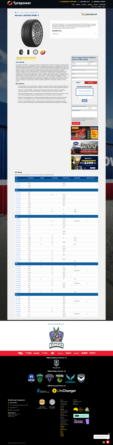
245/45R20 (18, 266)
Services (84, 4)
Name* (73, 66)
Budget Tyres (75, 403)
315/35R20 (18, 289)
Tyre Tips (62, 407)
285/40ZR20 (18, 285)
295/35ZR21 (18, 309)
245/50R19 (18, 238)
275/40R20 (18, 279)
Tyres (73, 4)
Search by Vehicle (64, 401)
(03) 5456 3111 (85, 1)
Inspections (62, 418)
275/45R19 (18, 257)
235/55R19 (18, 225)
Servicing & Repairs (64, 420)
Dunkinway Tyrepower (68, 1)
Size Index (75, 400)
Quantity (91, 62)
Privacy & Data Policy (14, 443)
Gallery (99, 6)
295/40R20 (18, 287)
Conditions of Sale (22, 443)
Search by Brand (63, 404)
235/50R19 (18, 218)
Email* (73, 74)
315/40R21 (18, 313)
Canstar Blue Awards (77, 401)
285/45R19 (18, 261)
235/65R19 (18, 235)
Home (17, 12)
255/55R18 (18, 209)
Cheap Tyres (75, 404)
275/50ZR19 (18, 259)
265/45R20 (18, 277)
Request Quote (76, 123)
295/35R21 (18, 305)
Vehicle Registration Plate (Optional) (79, 106)
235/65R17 (18, 183)
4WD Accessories (64, 415)
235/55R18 (18, 192)
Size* (73, 62)
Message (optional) (76, 110)
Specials (90, 4)
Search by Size (63, 403)
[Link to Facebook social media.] (104, 442)
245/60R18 (18, 207)
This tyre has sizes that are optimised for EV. (26, 58)
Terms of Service (79, 120)
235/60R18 (18, 196)
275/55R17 (18, 187)
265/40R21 (18, 296)
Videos (103, 6)
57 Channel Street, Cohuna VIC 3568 (19, 405)
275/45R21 (18, 301)
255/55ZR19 (18, 250)
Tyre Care (62, 406)
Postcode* (74, 78)
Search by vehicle (33, 174)
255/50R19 (18, 240)
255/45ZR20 (18, 274)
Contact (96, 4)
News (96, 6)
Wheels (78, 4)
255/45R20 (18, 268)
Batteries (62, 417)
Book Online (102, 4)
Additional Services (64, 424)
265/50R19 (18, 252)
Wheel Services (63, 423)
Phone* (78, 70)
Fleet (93, 6)
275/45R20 (18, 283)
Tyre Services (63, 421)
